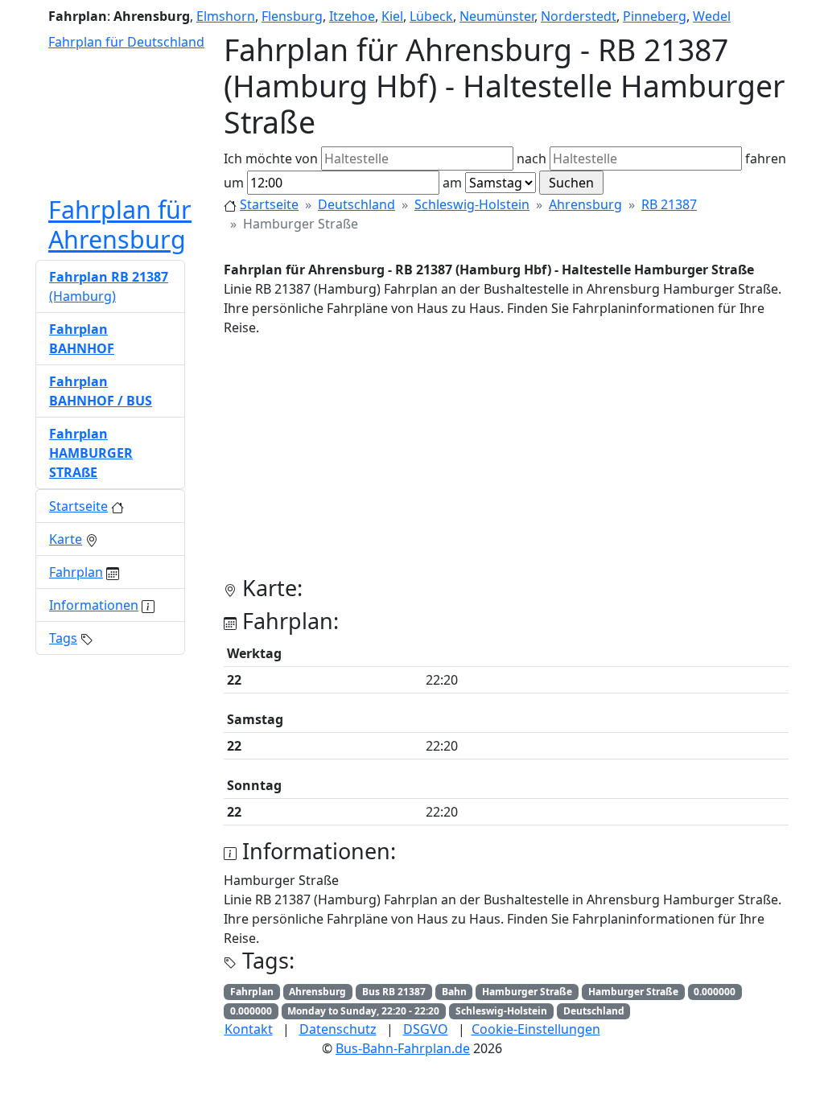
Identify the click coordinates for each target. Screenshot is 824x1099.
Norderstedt (578, 16)
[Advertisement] (506, 462)
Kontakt (249, 1029)
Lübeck (431, 16)
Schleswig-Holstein (471, 204)
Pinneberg (654, 16)
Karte (65, 539)
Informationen (93, 605)
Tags (63, 638)
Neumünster (496, 16)
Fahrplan (76, 572)
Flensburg (292, 16)
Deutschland (356, 204)
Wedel (712, 16)
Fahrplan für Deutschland (126, 42)
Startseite (269, 204)
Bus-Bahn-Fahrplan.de (403, 1048)
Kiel (392, 16)
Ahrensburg (585, 204)
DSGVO (425, 1029)
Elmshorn (225, 16)
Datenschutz (338, 1029)
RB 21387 (669, 204)
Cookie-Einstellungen (536, 1029)
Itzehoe (352, 16)
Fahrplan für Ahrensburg (120, 224)
